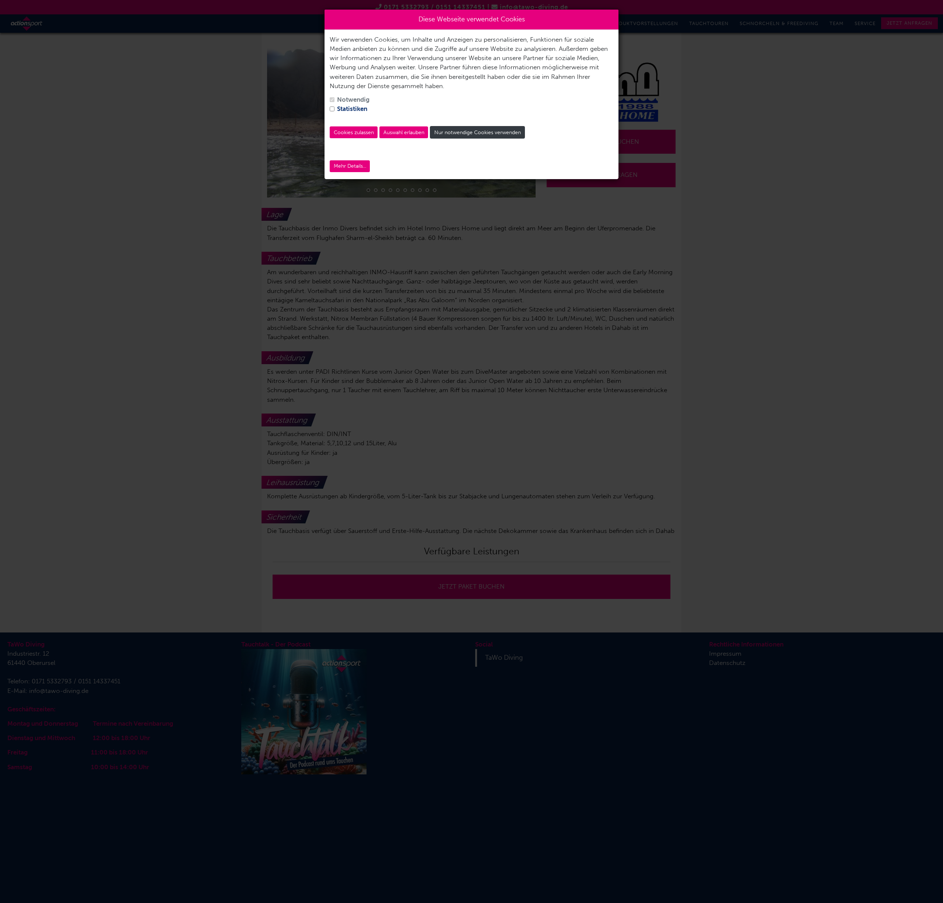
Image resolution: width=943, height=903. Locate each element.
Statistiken (352, 108)
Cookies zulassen (354, 132)
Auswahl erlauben (403, 132)
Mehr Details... (350, 166)
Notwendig (353, 99)
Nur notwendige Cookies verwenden (477, 132)
